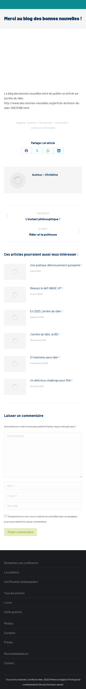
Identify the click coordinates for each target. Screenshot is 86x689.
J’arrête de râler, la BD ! (44, 334)
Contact (9, 663)
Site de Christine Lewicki (51, 684)
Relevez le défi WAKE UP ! (46, 288)
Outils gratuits (13, 612)
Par (45, 122)
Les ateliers (11, 572)
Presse (8, 642)
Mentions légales (58, 679)
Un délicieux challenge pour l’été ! (51, 380)
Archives (31, 122)
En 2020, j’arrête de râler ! (46, 311)
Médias (8, 623)
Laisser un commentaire (43, 127)
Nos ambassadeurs (16, 653)
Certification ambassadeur (21, 581)
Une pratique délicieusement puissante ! (56, 265)
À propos (9, 633)
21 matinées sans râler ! (45, 357)
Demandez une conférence (21, 563)
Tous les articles (14, 593)
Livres (8, 602)
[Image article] (15, 272)
